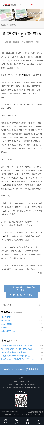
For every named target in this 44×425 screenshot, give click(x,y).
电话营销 (4, 327)
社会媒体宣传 (6, 317)
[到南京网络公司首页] (11, 4)
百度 (23, 75)
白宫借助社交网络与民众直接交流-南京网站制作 (17, 355)
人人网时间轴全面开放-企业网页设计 (15, 352)
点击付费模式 (6, 324)
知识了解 (4, 25)
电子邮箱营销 (6, 320)
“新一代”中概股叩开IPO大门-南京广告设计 (17, 348)
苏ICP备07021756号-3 (20, 414)
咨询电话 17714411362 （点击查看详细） (22, 369)
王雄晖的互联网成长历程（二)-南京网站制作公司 (17, 345)
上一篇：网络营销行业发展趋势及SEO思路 (22, 288)
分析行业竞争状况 (8, 330)
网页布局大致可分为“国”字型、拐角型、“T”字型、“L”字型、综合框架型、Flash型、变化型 (17, 359)
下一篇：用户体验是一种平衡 (21, 295)
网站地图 (31, 414)
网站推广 (13, 25)
